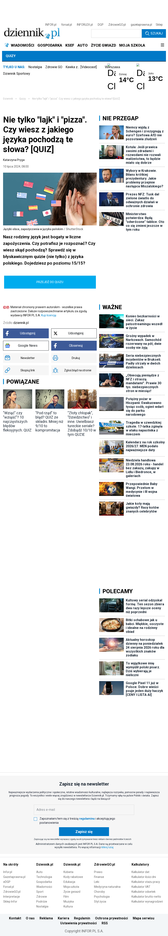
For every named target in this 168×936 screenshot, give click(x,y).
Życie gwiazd (72, 891)
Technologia (44, 877)
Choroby (99, 891)
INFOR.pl (50, 24)
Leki (96, 881)
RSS (105, 923)
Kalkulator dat (140, 872)
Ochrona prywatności (111, 918)
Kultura (68, 906)
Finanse (99, 877)
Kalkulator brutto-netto (146, 896)
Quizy (11, 56)
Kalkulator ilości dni (144, 877)
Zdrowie (41, 896)
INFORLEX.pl (85, 24)
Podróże (41, 901)
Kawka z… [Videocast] (81, 67)
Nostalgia (35, 67)
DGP (100, 24)
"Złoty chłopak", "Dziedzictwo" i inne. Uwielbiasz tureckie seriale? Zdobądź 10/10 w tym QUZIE (82, 424)
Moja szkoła (71, 886)
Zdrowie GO (53, 67)
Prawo (98, 872)
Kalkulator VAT (141, 886)
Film (66, 896)
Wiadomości (44, 886)
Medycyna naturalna (107, 886)
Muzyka (69, 901)
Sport (39, 891)
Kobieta (68, 872)
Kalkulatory (140, 864)
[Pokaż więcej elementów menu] (162, 45)
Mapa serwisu (143, 918)
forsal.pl (66, 24)
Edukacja (69, 881)
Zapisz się (84, 831)
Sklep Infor (10, 901)
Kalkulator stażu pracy (146, 881)
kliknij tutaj (107, 847)
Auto (39, 872)
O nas (30, 918)
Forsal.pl (8, 886)
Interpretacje (11, 896)
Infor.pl (7, 872)
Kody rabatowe (73, 877)
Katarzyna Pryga (14, 160)
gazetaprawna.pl (141, 24)
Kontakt (15, 918)
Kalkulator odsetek (144, 891)
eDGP (6, 881)
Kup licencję (48, 315)
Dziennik (8, 98)
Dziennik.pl (44, 864)
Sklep (159, 24)
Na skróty (10, 864)
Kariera (63, 918)
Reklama (46, 918)
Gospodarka (44, 881)
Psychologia (102, 896)
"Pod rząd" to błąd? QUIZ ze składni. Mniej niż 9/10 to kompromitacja (49, 421)
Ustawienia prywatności (78, 923)
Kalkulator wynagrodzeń (147, 901)
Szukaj (157, 33)
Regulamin (82, 918)
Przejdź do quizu (49, 282)
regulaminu (87, 818)
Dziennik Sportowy (16, 74)
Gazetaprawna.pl (14, 877)
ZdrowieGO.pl (117, 24)
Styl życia (100, 901)
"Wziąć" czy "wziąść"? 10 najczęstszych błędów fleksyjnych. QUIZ (17, 421)
